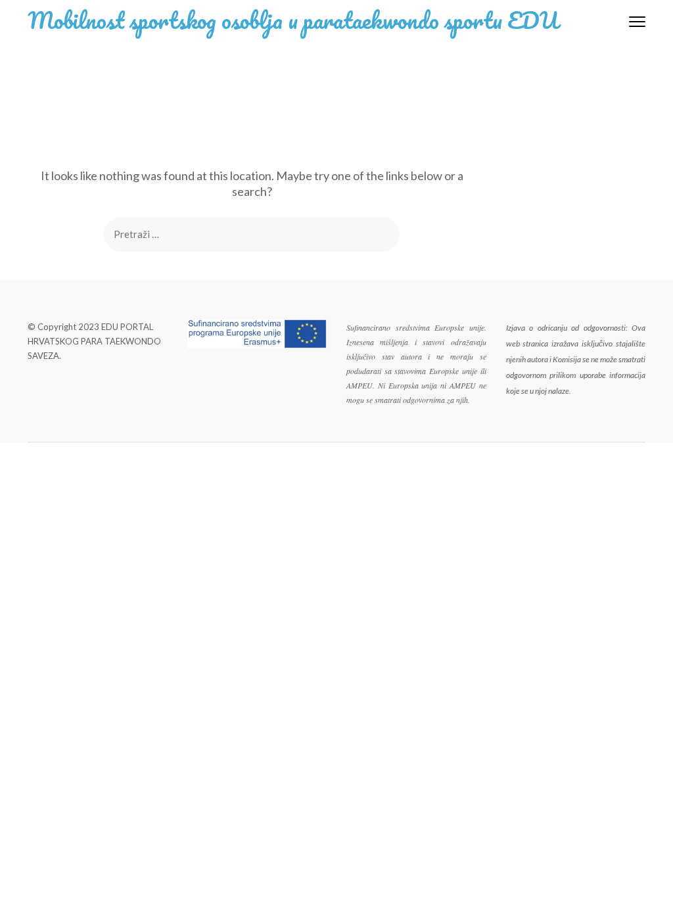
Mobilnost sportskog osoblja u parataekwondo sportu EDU (293, 19)
